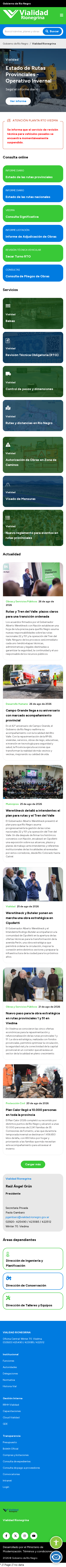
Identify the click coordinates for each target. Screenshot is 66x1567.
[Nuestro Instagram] (24, 1535)
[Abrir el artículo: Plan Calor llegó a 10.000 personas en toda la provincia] (33, 1081)
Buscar (54, 31)
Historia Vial (10, 1386)
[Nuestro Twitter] (15, 1535)
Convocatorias (11, 1474)
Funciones (8, 1360)
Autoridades (10, 1367)
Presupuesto (10, 1442)
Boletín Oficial (10, 1448)
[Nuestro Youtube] (33, 1535)
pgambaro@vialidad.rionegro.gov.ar (27, 1217)
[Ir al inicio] (25, 16)
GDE (5, 1423)
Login (6, 1486)
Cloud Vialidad (11, 1417)
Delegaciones (10, 1373)
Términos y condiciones (38, 1551)
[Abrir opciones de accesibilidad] (56, 1542)
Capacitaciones (12, 1411)
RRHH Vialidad (11, 1404)
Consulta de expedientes (17, 1461)
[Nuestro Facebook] (6, 1535)
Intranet (7, 1480)
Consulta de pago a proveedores (21, 1467)
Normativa (9, 1379)
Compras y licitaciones (16, 1455)
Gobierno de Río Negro (15, 43)
